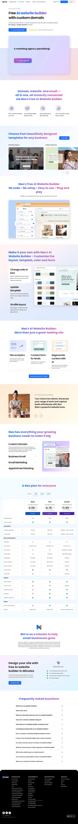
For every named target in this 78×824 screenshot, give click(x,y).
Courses (30, 797)
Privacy (62, 780)
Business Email (12, 1)
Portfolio (30, 784)
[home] (4, 2)
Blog (62, 782)
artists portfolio (31, 792)
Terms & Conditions (65, 779)
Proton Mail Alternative (16, 803)
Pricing (34, 1)
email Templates (48, 784)
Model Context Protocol (17, 788)
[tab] (20, 274)
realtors (30, 780)
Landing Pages (31, 788)
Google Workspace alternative (18, 801)
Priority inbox (14, 782)
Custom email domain (16, 792)
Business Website (31, 807)
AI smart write (15, 779)
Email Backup (14, 784)
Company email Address (17, 795)
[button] (28, 2)
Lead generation (31, 779)
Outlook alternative (16, 804)
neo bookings (47, 780)
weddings (30, 793)
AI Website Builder (32, 801)
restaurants (30, 795)
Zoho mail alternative (16, 806)
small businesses (31, 790)
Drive (13, 786)
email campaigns (48, 779)
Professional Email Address (17, 793)
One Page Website (32, 803)
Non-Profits (30, 786)
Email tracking (15, 780)
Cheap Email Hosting (16, 797)
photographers (31, 782)
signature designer (49, 782)
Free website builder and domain (35, 805)
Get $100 (57, 1)
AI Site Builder (21, 1)
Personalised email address (17, 790)
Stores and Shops (32, 799)
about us (63, 784)
